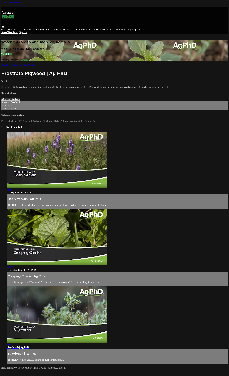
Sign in (136, 29)
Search (14, 29)
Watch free (6, 54)
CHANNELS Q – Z (104, 29)
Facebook (6, 99)
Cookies (25, 367)
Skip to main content (11, 2)
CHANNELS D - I (63, 29)
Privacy (17, 367)
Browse (5, 29)
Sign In (23, 32)
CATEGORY (26, 29)
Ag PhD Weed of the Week (18, 65)
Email (17, 99)
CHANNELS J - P (83, 29)
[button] (3, 27)
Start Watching (123, 29)
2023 (19, 127)
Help (4, 367)
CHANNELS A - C (43, 29)
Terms (10, 367)
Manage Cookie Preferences (44, 367)
